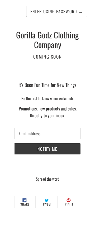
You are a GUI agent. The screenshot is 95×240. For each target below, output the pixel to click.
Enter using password (56, 11)
